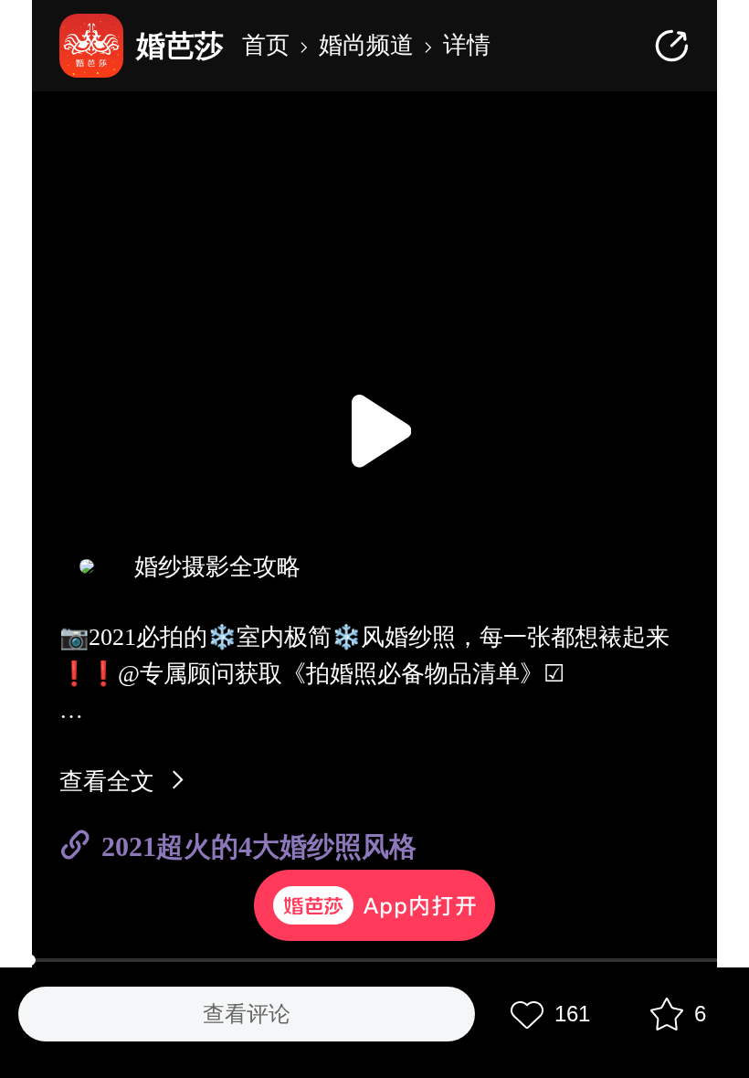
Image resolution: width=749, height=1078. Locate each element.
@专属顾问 (176, 674)
